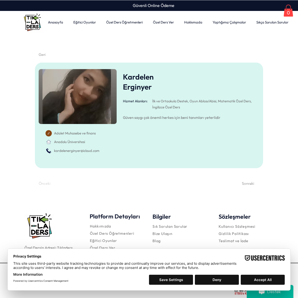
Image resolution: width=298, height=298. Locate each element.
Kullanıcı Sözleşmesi (237, 226)
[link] (288, 11)
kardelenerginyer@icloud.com (76, 150)
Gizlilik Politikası (234, 233)
